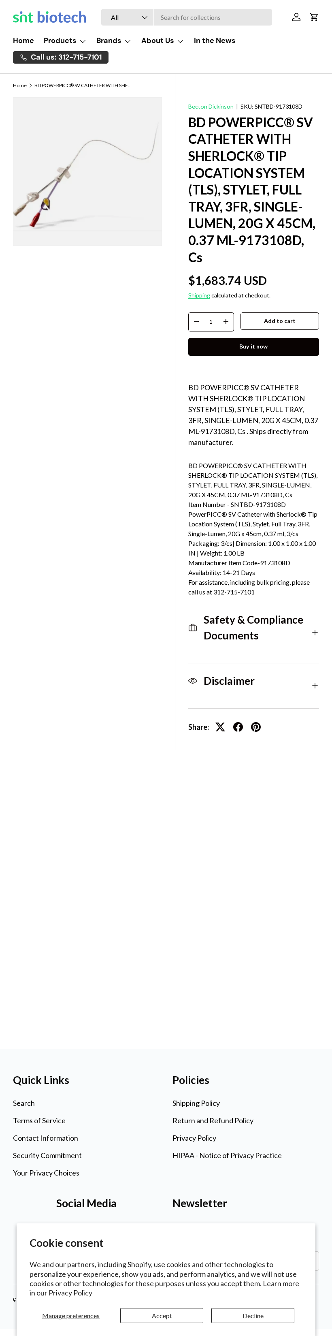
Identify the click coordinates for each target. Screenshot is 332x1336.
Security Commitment (47, 1155)
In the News (215, 40)
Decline (253, 1315)
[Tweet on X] (220, 727)
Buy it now (253, 346)
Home (23, 40)
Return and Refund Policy (212, 1120)
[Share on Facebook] (238, 727)
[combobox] (186, 17)
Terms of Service (39, 1120)
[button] (314, 17)
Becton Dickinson (211, 106)
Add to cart (280, 320)
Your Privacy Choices (46, 1172)
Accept (162, 1315)
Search (24, 1103)
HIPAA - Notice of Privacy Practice (227, 1155)
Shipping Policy (196, 1103)
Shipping (199, 295)
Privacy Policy (70, 1292)
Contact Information (45, 1137)
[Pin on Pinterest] (256, 727)
